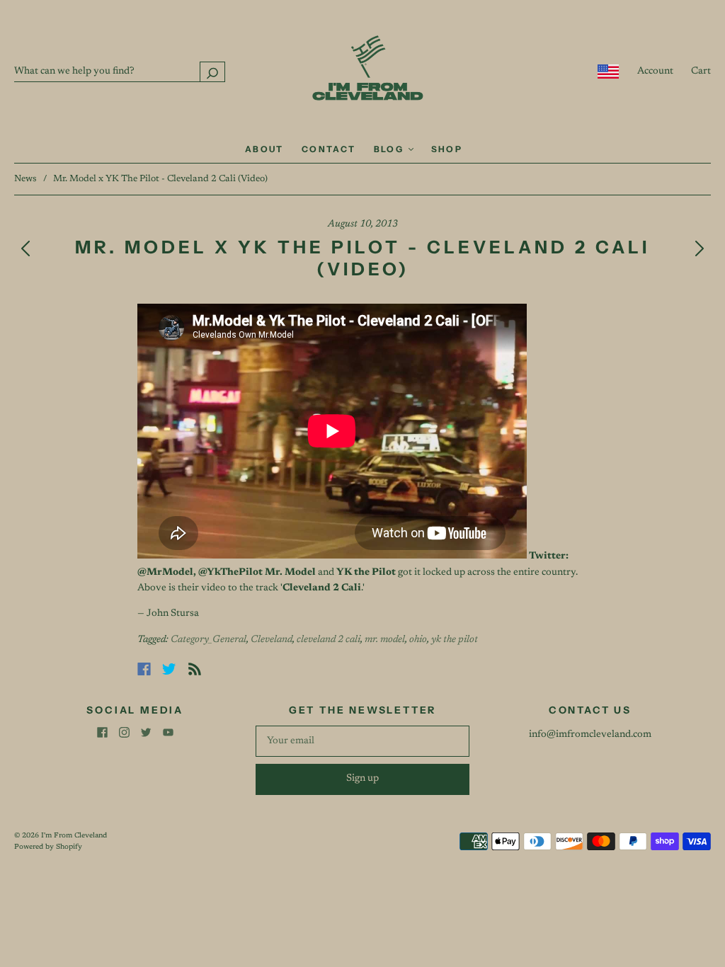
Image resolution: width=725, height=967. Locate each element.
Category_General (208, 640)
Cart (701, 71)
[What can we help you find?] (119, 71)
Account (655, 71)
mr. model (385, 640)
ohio (418, 640)
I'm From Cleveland (74, 836)
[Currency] (609, 71)
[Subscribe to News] (194, 669)
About (264, 149)
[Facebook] (144, 669)
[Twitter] (169, 669)
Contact (329, 149)
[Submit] (212, 72)
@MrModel (165, 573)
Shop (447, 149)
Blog (390, 149)
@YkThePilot (230, 573)
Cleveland (271, 640)
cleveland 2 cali (328, 640)
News (25, 178)
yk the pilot (454, 640)
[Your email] (362, 741)
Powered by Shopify (48, 847)
